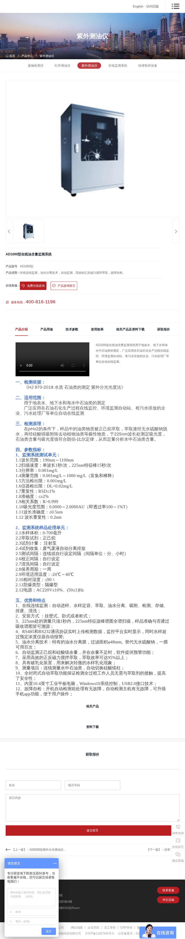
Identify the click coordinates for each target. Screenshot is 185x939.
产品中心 (27, 56)
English (138, 6)
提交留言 (92, 830)
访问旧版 (152, 6)
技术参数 (72, 329)
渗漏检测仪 (36, 65)
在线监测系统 (117, 65)
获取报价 (163, 329)
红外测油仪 (62, 65)
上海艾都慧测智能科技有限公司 (60, 933)
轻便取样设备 (147, 65)
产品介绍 (21, 329)
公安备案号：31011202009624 (138, 933)
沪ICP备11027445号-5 (99, 933)
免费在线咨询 (35, 285)
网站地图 (77, 927)
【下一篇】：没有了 (160, 849)
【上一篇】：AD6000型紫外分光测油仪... (39, 849)
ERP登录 (126, 927)
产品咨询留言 (66, 285)
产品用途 (46, 329)
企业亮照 (93, 927)
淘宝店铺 (168, 899)
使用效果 (97, 329)
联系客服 (168, 890)
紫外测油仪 (46, 56)
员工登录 (110, 927)
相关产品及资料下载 (130, 329)
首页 (12, 56)
